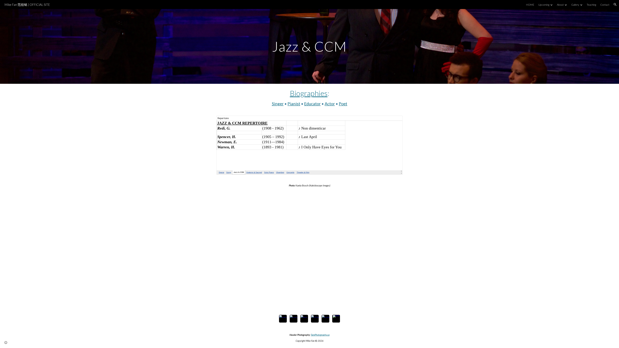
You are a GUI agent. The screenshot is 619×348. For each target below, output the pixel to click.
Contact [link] (604, 4)
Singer (278, 103)
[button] (615, 4)
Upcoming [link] (543, 4)
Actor (330, 103)
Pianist (294, 103)
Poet (343, 103)
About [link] (560, 4)
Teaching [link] (591, 4)
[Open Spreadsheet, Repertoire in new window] (396, 120)
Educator (312, 103)
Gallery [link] (575, 4)
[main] (309, 46)
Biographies (309, 93)
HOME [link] (530, 4)
